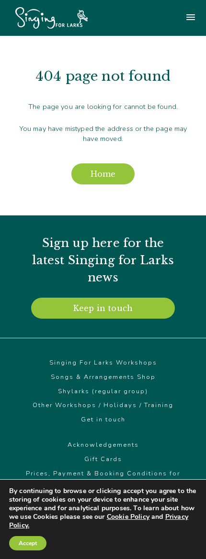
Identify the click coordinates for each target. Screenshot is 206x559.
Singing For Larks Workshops (103, 362)
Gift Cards (103, 459)
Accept (28, 543)
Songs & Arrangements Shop (103, 377)
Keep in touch (103, 308)
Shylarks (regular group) (103, 391)
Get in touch (103, 419)
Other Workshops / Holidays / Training (103, 405)
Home (103, 174)
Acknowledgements (103, 445)
